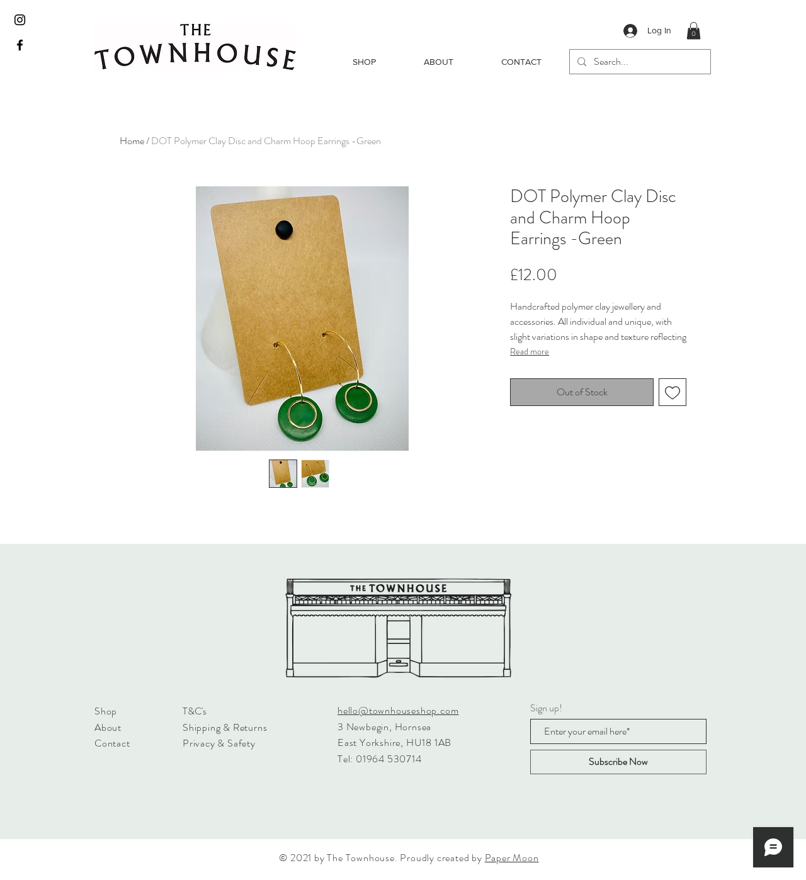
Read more (529, 351)
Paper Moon (512, 857)
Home (132, 140)
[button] (693, 30)
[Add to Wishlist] (672, 392)
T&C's (195, 711)
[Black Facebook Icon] (20, 45)
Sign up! (546, 708)
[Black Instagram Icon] (20, 20)
